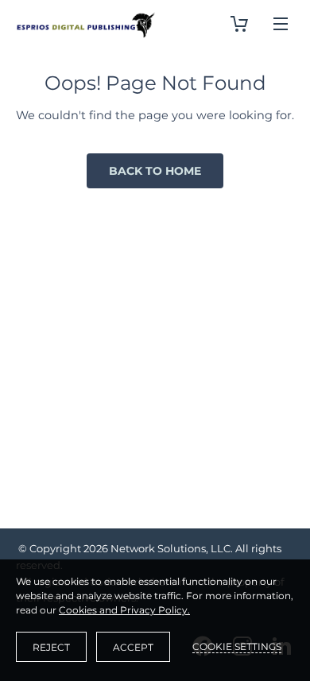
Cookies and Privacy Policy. (124, 610)
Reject (51, 647)
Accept (133, 647)
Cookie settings (236, 646)
